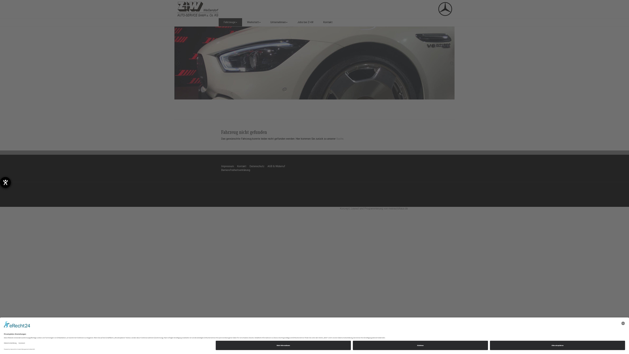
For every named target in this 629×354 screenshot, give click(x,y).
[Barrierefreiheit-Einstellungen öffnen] (5, 182)
